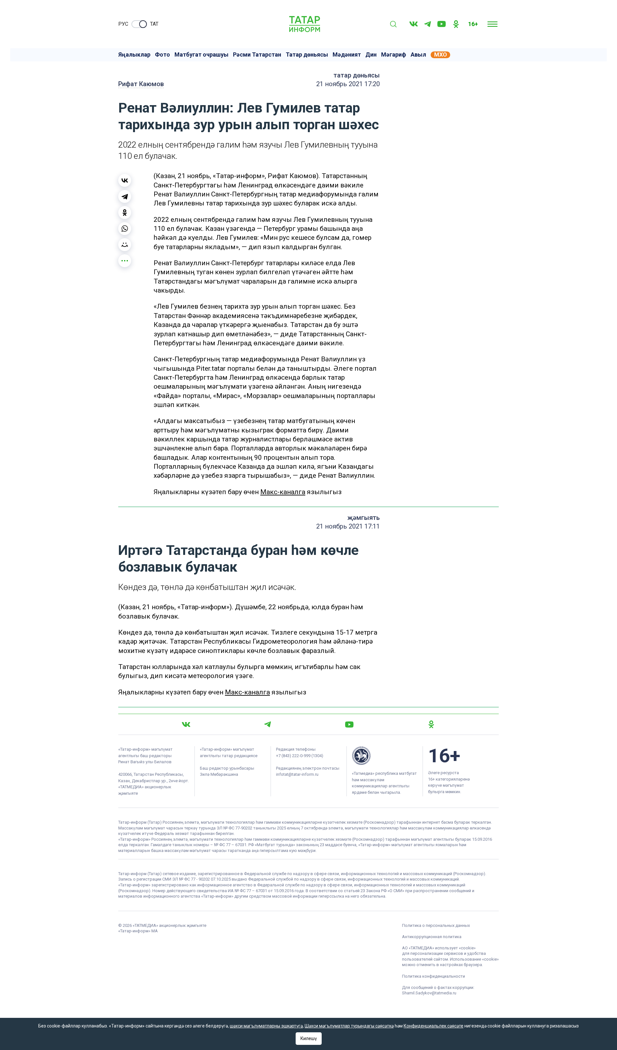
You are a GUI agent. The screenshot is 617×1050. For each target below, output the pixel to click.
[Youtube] (441, 24)
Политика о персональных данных (436, 925)
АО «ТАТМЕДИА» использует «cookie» (439, 948)
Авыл (418, 54)
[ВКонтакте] (124, 180)
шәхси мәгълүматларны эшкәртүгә (266, 1025)
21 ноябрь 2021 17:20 (348, 84)
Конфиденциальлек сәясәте (433, 1025)
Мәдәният (347, 54)
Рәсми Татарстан (257, 54)
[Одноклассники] (124, 212)
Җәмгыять (363, 517)
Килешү (308, 1038)
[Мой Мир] (124, 244)
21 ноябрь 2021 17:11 (348, 526)
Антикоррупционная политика (431, 936)
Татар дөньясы (307, 54)
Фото (162, 54)
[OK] (456, 24)
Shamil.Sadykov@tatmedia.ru (429, 993)
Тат (154, 24)
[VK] (413, 24)
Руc (123, 24)
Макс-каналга (282, 492)
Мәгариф (393, 54)
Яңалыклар (134, 54)
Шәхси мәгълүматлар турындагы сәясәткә (349, 1025)
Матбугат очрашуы (201, 54)
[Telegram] (427, 24)
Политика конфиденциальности (433, 976)
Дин (371, 54)
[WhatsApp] (124, 228)
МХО (440, 54)
